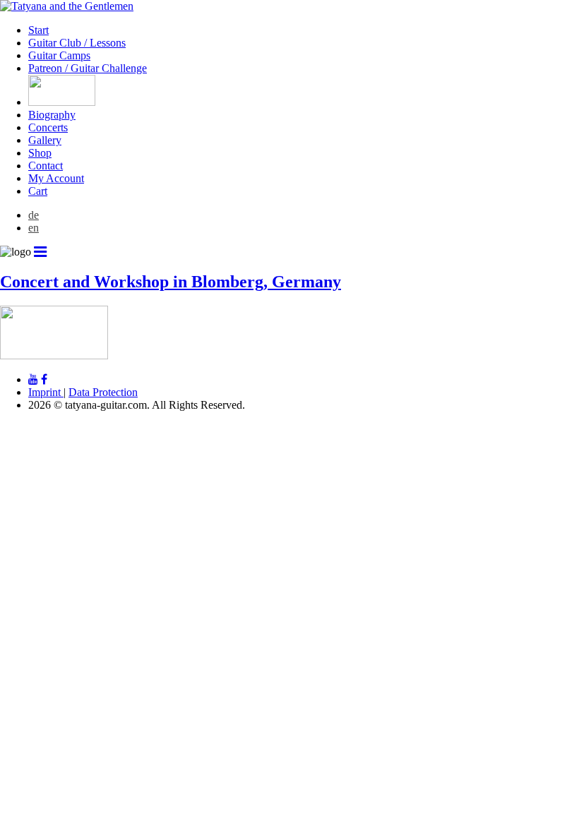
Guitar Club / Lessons (77, 43)
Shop (40, 153)
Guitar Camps (59, 55)
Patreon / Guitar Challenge (87, 68)
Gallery (44, 140)
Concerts (48, 127)
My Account (56, 178)
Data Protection (103, 392)
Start (38, 30)
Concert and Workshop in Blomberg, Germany (170, 281)
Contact (45, 166)
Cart (37, 191)
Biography (52, 115)
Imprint (46, 392)
